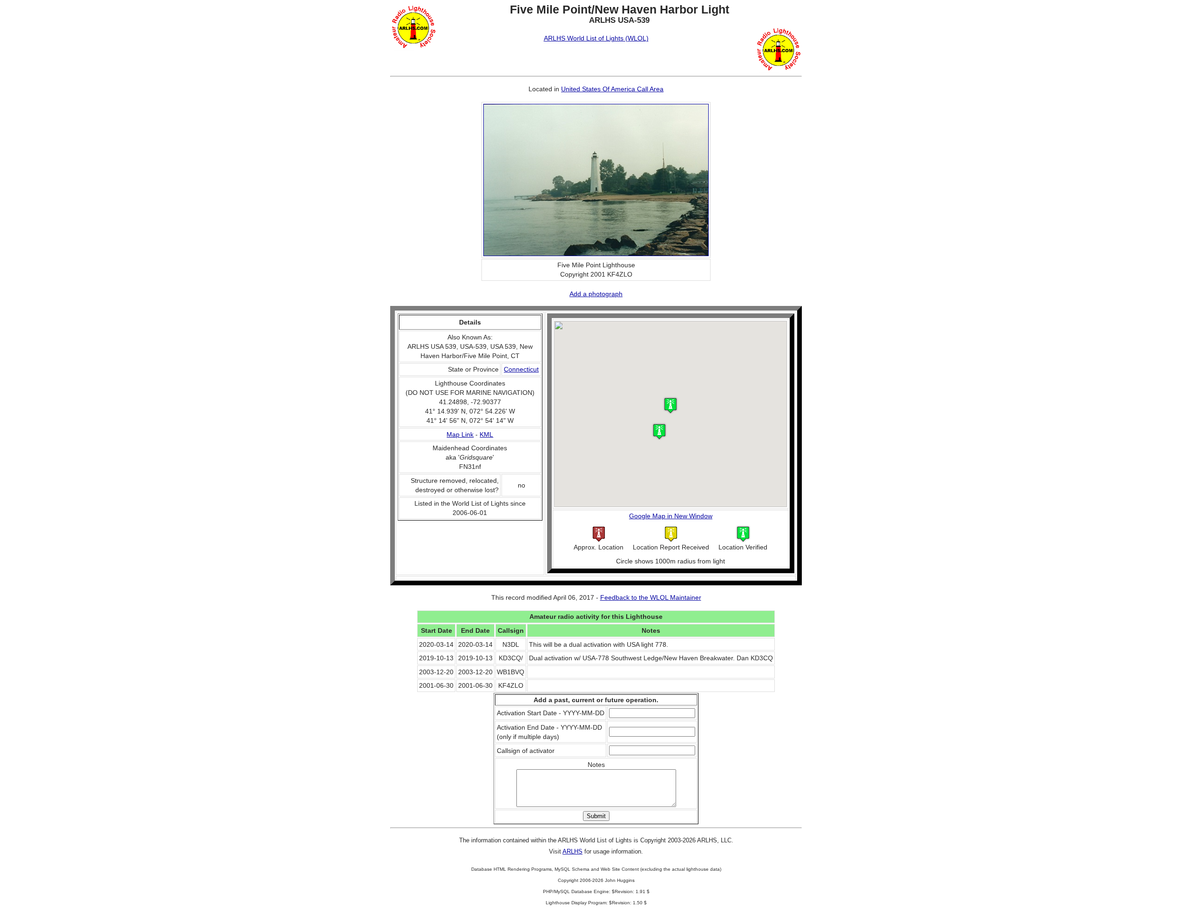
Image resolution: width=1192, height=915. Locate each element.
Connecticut (521, 369)
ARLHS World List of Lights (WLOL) (596, 38)
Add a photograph (596, 294)
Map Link (460, 434)
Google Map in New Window (670, 516)
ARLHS (572, 851)
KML (486, 434)
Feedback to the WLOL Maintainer (650, 597)
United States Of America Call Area (612, 89)
